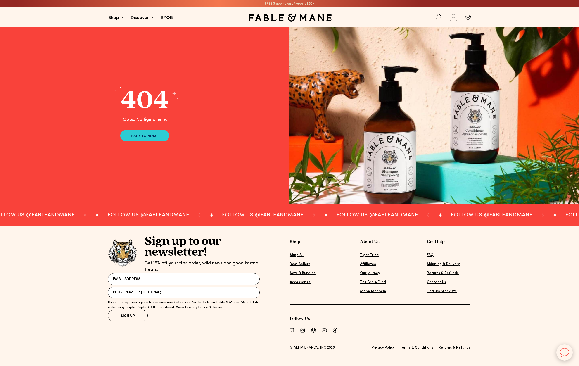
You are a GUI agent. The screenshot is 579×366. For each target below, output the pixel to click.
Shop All (297, 255)
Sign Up (128, 315)
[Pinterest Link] (313, 330)
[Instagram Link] (302, 330)
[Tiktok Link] (291, 330)
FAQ (430, 255)
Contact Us (436, 282)
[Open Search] (439, 18)
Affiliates (368, 264)
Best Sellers (300, 264)
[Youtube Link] (324, 330)
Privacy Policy (383, 347)
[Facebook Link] (335, 330)
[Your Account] (453, 17)
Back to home (144, 135)
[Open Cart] (468, 17)
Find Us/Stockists (442, 291)
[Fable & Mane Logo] (289, 17)
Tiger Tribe (369, 255)
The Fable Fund (373, 282)
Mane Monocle (373, 291)
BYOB (167, 18)
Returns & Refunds (443, 273)
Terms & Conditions (416, 347)
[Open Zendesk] (564, 352)
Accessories (300, 282)
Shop (113, 18)
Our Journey (370, 273)
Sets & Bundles (303, 273)
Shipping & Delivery (443, 264)
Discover (140, 18)
